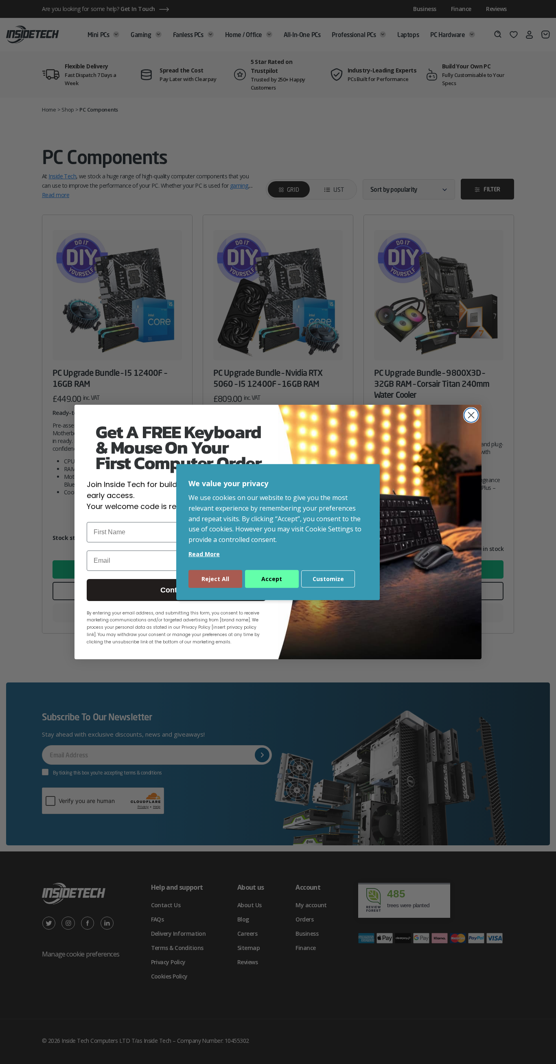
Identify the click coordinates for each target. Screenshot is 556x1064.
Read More (204, 554)
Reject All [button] (215, 579)
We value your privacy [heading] (228, 483)
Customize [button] (328, 579)
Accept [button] (271, 579)
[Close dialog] (471, 415)
